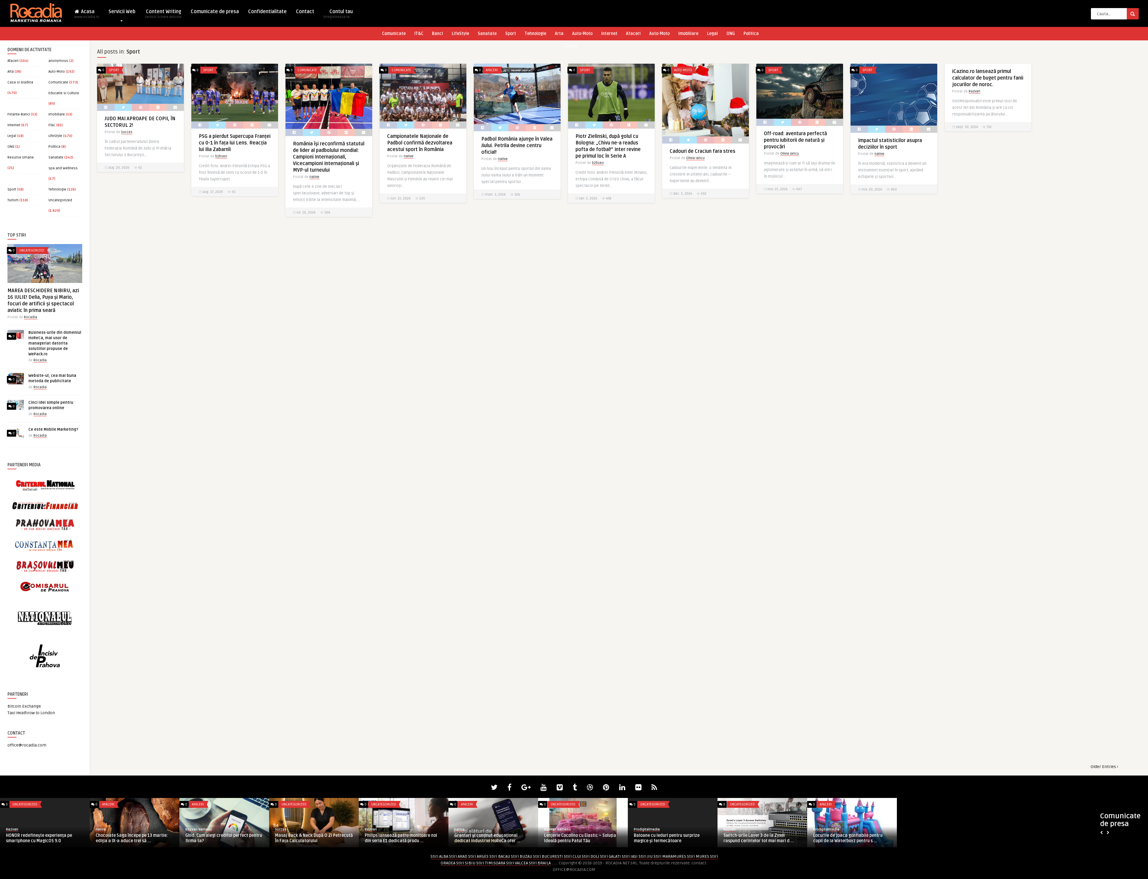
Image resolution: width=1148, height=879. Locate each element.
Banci (437, 33)
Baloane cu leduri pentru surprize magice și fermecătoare (487, 838)
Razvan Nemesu (19, 829)
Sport (510, 33)
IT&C (418, 33)
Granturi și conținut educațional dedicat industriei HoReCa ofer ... (308, 838)
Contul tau (338, 14)
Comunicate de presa (215, 12)
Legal (712, 33)
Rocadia (30, 317)
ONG (730, 33)
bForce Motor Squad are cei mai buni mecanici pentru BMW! (849, 838)
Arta (559, 33)
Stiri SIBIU (465, 863)
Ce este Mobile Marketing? (53, 429)
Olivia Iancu (695, 158)
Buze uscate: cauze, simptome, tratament (754, 838)
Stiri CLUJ (572, 856)
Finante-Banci (18, 114)
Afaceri (633, 33)
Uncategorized (60, 200)
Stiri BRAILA (540, 863)
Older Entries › (1104, 766)
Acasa (86, 14)
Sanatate (487, 33)
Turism (570, 46)
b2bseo (221, 156)
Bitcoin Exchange (24, 706)
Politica (751, 33)
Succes (126, 132)
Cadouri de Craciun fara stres (702, 151)
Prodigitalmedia (467, 829)
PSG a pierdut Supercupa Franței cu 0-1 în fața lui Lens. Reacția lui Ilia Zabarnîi (235, 143)
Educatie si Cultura (63, 93)
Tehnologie (535, 33)
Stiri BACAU (499, 856)
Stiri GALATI (610, 856)
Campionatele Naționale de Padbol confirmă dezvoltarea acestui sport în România (419, 143)
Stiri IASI (630, 856)
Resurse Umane (20, 157)
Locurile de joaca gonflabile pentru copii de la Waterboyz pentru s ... (668, 838)
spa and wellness (63, 168)
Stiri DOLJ (590, 856)
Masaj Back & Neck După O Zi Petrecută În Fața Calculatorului (134, 838)
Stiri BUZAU (521, 856)
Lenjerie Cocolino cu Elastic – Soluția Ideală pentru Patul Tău (401, 838)
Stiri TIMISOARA (490, 863)
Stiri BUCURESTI (548, 856)
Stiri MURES (698, 856)
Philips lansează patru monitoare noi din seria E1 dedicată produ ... (221, 838)
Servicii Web (122, 12)
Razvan (974, 91)
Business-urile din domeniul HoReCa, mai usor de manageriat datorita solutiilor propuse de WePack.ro (54, 343)
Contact (305, 12)
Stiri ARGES (478, 856)
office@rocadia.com (26, 745)
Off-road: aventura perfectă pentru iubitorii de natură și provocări (795, 140)
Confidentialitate (267, 12)
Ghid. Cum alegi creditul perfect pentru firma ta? (44, 838)
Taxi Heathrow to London (31, 712)
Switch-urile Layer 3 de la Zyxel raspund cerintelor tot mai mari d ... (579, 838)
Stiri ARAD (458, 856)
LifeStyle (460, 33)
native (314, 177)
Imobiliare (688, 33)
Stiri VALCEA (517, 863)
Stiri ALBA (439, 856)
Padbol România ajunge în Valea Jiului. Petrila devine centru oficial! (516, 145)
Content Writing (163, 14)
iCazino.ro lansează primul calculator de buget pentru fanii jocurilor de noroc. (987, 78)
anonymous (58, 61)
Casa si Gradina (20, 82)
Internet (609, 33)
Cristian (729, 829)
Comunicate (394, 33)
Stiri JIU (646, 856)
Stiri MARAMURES (670, 856)
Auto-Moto (582, 33)
